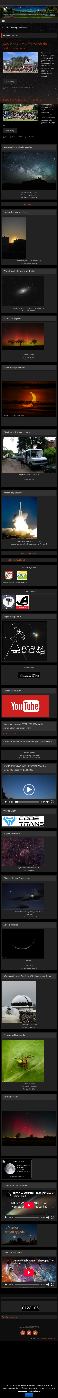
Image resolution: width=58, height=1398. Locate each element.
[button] (29, 789)
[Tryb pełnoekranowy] (52, 801)
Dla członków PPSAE (9, 734)
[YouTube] (22, 1332)
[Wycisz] (47, 801)
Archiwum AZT (29, 204)
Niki (6, 88)
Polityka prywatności (9, 1317)
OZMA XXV (30, 88)
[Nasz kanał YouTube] (25, 716)
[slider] (27, 802)
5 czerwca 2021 (17, 137)
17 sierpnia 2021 (18, 88)
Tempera (43, 1338)
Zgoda (29, 1395)
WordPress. (51, 1338)
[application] (29, 790)
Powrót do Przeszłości (29, 553)
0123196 (30, 1308)
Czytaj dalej (9, 82)
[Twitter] (29, 1332)
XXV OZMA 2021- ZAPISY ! (23, 100)
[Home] (2, 28)
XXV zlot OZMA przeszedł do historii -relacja (25, 46)
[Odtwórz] (5, 801)
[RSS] (35, 1332)
